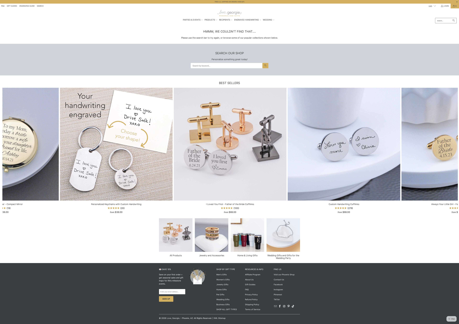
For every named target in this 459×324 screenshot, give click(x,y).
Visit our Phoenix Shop (284, 274)
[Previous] (13, 150)
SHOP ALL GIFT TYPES (226, 309)
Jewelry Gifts (222, 284)
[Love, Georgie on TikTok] (293, 306)
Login (446, 6)
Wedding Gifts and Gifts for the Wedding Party (283, 239)
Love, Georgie (173, 318)
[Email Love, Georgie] (275, 306)
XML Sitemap (220, 318)
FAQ (2, 6)
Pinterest (278, 294)
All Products (175, 239)
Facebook (278, 284)
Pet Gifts (220, 294)
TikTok (277, 299)
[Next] (446, 150)
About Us (249, 279)
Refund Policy (251, 299)
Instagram (278, 289)
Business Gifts (223, 304)
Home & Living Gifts (247, 239)
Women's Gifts (223, 279)
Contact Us (279, 279)
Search (40, 6)
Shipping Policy (252, 304)
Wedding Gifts (223, 299)
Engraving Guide (27, 6)
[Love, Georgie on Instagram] (284, 306)
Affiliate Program (252, 274)
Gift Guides (12, 6)
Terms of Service (252, 309)
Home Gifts (221, 289)
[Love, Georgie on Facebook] (280, 306)
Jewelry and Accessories (211, 239)
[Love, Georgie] (229, 14)
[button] (193, 20)
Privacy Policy (251, 294)
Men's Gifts (221, 274)
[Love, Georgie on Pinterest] (288, 306)
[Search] (454, 20)
